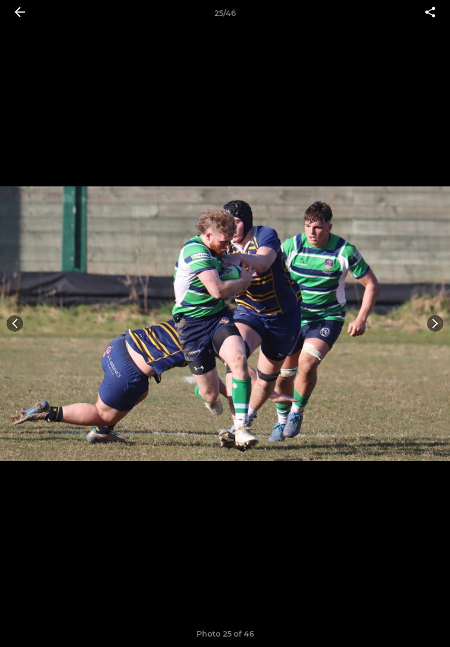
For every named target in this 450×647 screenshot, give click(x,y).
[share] (430, 13)
